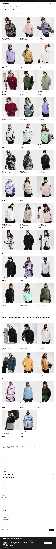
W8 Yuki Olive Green (42, 91)
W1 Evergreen (40, 404)
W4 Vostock (5, 277)
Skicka (51, 529)
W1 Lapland (40, 224)
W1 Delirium (5, 250)
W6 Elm (39, 144)
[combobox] (53, 538)
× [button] (54, 538)
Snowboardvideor (6, 517)
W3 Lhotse (40, 277)
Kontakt (3, 501)
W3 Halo (4, 404)
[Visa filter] (53, 14)
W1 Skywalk (5, 304)
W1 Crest (4, 171)
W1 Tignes (39, 38)
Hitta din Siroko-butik (6, 506)
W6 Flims (22, 38)
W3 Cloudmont (23, 277)
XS (38, 344)
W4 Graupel (23, 375)
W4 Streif (22, 91)
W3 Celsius (4, 375)
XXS (20, 344)
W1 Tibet (4, 144)
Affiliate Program (5, 488)
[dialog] (28, 543)
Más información (5, 544)
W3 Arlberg (40, 197)
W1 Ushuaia (22, 118)
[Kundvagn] (48, 3)
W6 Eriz (22, 224)
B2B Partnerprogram (5, 493)
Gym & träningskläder (7, 474)
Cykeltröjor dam (6, 467)
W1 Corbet (22, 171)
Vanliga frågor (4, 497)
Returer (3, 486)
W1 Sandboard (5, 38)
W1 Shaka (39, 171)
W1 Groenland (5, 118)
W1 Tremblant (40, 347)
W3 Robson (40, 304)
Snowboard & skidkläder (8, 477)
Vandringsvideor (6, 519)
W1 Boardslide (5, 433)
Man (9, 529)
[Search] (46, 4)
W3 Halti (39, 118)
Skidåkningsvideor (6, 515)
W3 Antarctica (5, 224)
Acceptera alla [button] (48, 542)
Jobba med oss (4, 495)
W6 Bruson (22, 347)
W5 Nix (21, 250)
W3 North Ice (5, 347)
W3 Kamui (22, 64)
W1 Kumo (4, 197)
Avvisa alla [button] (40, 542)
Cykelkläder (5, 459)
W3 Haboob (22, 197)
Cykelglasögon (5, 469)
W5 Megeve (40, 250)
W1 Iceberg (22, 304)
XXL (25, 344)
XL (40, 344)
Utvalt (3, 480)
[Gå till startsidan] (5, 3)
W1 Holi (21, 433)
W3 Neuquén (40, 375)
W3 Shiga (22, 144)
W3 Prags (22, 404)
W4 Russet (4, 91)
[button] (19, 545)
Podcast (3, 499)
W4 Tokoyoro (40, 64)
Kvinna (4, 529)
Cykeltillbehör (5, 471)
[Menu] (53, 4)
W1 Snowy (4, 64)
